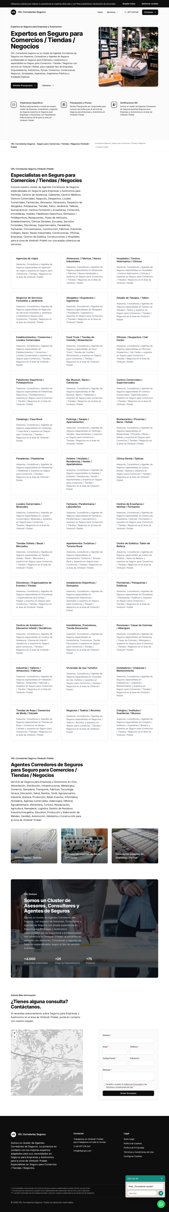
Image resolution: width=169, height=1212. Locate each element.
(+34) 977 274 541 (82, 1146)
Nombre (107, 1035)
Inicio (100, 12)
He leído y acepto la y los (126, 1085)
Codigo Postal (110, 1058)
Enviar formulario (128, 1093)
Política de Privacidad (133, 1084)
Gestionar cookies (150, 4)
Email (106, 1047)
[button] (47, 1062)
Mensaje (107, 1070)
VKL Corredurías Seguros (31, 12)
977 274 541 (133, 12)
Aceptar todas (129, 4)
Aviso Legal (129, 1139)
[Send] (161, 1193)
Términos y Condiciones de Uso (119, 1087)
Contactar (148, 12)
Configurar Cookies (133, 1156)
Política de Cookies (133, 1143)
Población (135, 1058)
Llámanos (46, 85)
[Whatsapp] (161, 1204)
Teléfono (134, 1047)
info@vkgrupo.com (82, 1150)
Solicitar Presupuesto (23, 85)
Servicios (111, 12)
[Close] (161, 1178)
